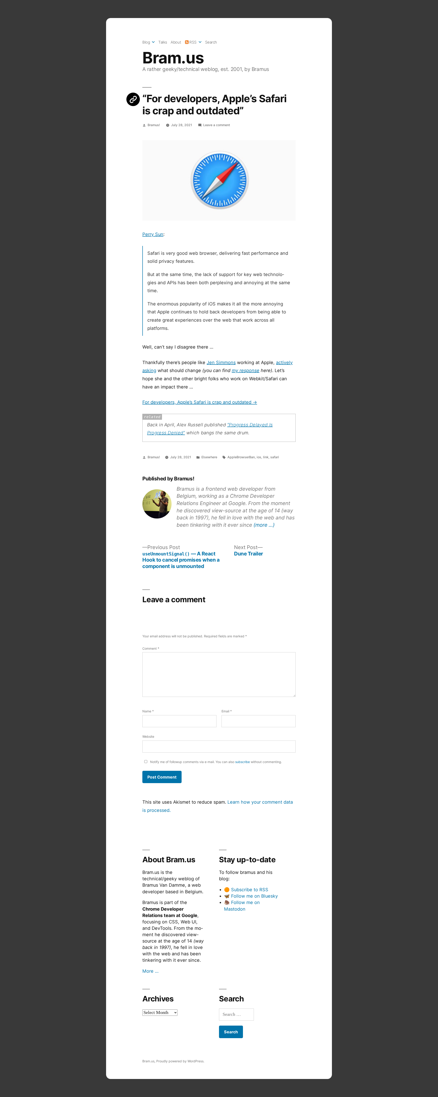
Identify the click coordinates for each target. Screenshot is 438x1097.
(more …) (264, 525)
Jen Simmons (221, 362)
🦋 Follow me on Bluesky (251, 896)
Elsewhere (209, 457)
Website (148, 736)
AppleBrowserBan (241, 457)
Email (227, 711)
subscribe (242, 762)
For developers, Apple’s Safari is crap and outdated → (199, 402)
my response (245, 370)
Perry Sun (152, 234)
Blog (146, 42)
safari (274, 457)
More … (150, 971)
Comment (150, 648)
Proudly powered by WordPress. (180, 1061)
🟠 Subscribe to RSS (246, 889)
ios (259, 457)
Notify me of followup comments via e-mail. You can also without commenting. (215, 762)
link (266, 457)
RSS (193, 42)
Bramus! (154, 125)
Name (148, 711)
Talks (162, 42)
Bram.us (173, 57)
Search (211, 42)
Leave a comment (216, 125)
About (176, 42)
